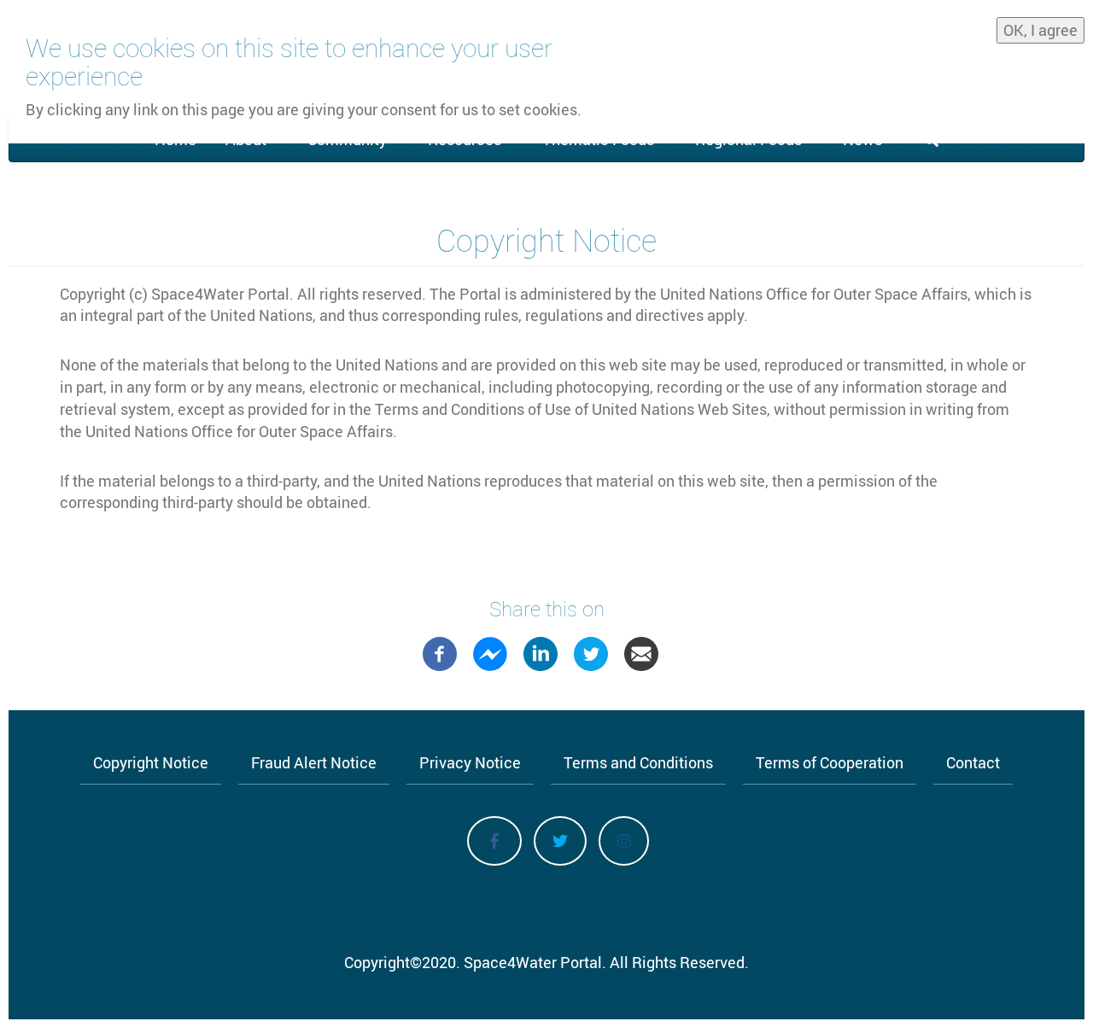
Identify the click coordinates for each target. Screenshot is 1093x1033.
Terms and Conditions (638, 762)
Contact (973, 762)
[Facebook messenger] (490, 652)
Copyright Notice (150, 762)
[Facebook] (440, 652)
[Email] (641, 652)
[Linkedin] (540, 652)
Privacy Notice (470, 762)
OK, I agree (1040, 30)
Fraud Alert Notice (314, 762)
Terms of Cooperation (829, 762)
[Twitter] (591, 652)
